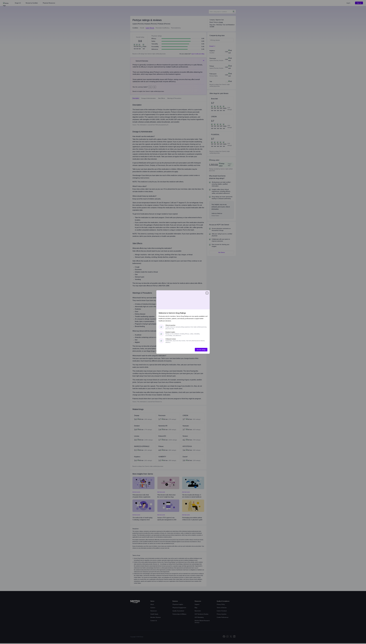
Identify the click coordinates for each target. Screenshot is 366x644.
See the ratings (201, 349)
